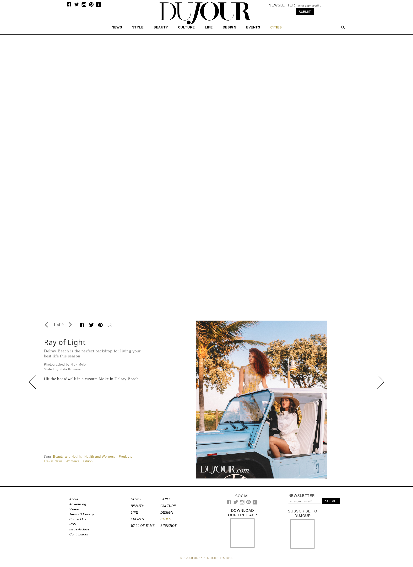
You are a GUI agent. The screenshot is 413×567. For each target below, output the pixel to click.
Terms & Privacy (81, 514)
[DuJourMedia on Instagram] (84, 6)
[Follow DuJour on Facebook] (69, 5)
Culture (186, 27)
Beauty (160, 27)
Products (125, 456)
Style (138, 27)
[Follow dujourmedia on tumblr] (98, 6)
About (73, 499)
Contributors (78, 534)
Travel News (53, 461)
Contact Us (77, 519)
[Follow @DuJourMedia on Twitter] (76, 6)
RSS (72, 524)
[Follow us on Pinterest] (91, 6)
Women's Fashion (79, 461)
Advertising (77, 504)
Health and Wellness (100, 456)
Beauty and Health (67, 456)
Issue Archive (79, 529)
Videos (74, 509)
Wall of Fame (143, 526)
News (117, 27)
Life (209, 27)
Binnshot (168, 526)
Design (229, 27)
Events (253, 27)
